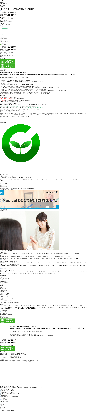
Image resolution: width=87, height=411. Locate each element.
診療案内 (2, 2)
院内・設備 (2, 5)
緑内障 (1, 286)
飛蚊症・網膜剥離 (4, 283)
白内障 (1, 284)
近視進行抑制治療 (4, 290)
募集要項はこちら (4, 70)
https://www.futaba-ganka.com (12, 302)
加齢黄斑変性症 (3, 280)
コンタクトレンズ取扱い (5, 293)
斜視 (1, 287)
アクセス (2, 6)
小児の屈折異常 (3, 288)
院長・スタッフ (3, 3)
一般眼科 (2, 277)
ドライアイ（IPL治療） (5, 278)
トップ (1, 0)
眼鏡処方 (2, 291)
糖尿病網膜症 (3, 281)
